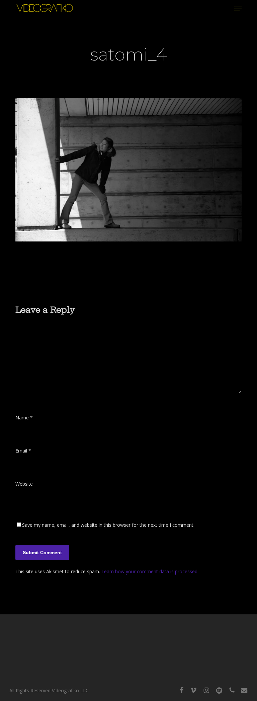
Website (24, 484)
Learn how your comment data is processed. (149, 571)
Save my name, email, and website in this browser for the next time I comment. (108, 525)
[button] (238, 8)
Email (23, 450)
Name (24, 417)
